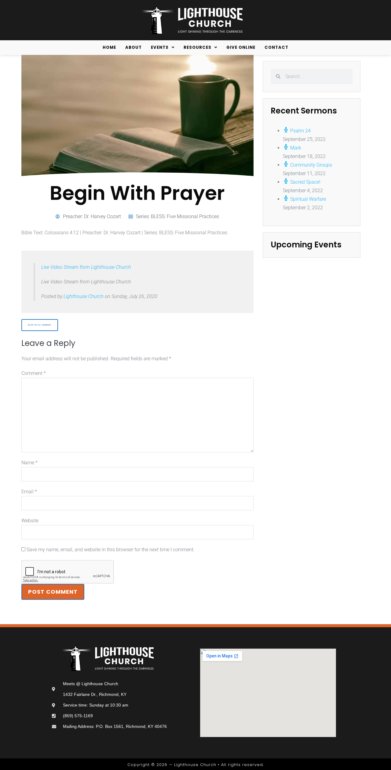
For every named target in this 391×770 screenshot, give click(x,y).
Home (109, 47)
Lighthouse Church (84, 296)
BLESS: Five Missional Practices (185, 216)
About (133, 47)
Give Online (240, 47)
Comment (33, 373)
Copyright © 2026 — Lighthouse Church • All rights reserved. (195, 764)
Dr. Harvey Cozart (102, 216)
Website (29, 521)
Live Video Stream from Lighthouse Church (86, 267)
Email (29, 492)
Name (29, 463)
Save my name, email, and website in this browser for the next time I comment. (111, 549)
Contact (276, 47)
